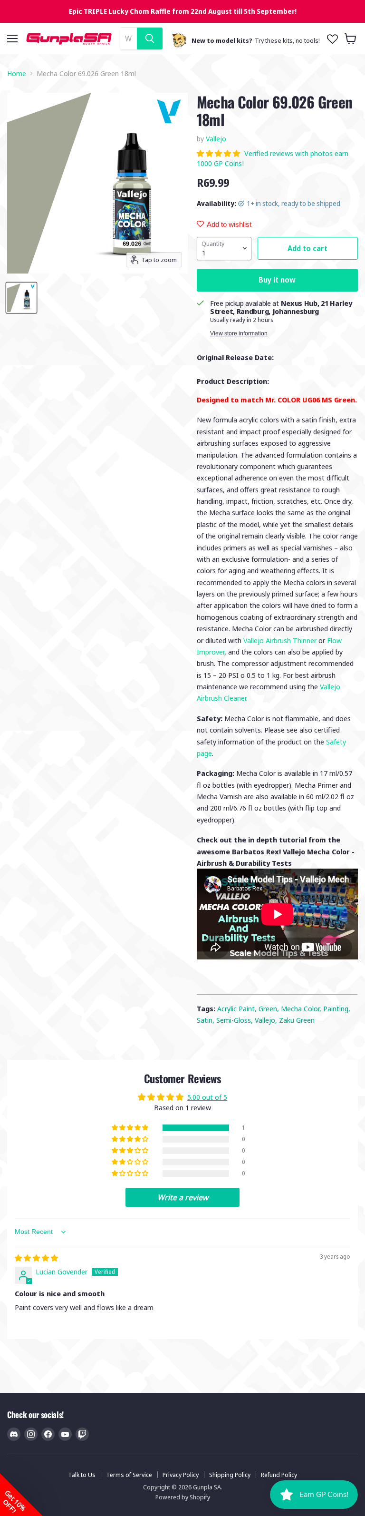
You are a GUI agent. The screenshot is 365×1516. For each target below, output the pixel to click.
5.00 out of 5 (207, 1097)
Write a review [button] (182, 1197)
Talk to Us (82, 1474)
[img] (36, 1257)
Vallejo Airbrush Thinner (280, 640)
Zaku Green (297, 1020)
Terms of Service (129, 1474)
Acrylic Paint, (238, 1008)
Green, (270, 1008)
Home (16, 73)
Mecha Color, (302, 1008)
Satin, (206, 1020)
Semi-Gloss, (235, 1020)
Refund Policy (279, 1474)
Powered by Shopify (182, 1497)
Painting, (336, 1008)
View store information (239, 333)
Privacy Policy (181, 1474)
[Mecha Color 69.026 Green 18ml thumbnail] (21, 298)
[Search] (150, 38)
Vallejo (216, 138)
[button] (219, 153)
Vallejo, (267, 1020)
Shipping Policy (229, 1474)
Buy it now (277, 279)
